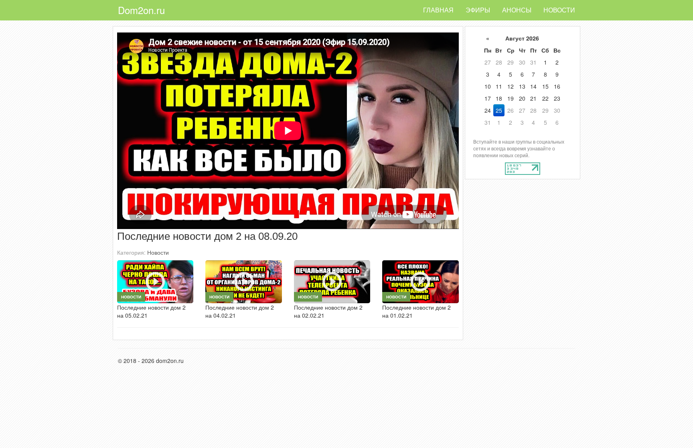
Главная (438, 9)
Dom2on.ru (141, 10)
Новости (559, 9)
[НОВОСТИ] (155, 281)
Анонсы (516, 9)
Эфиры (478, 9)
